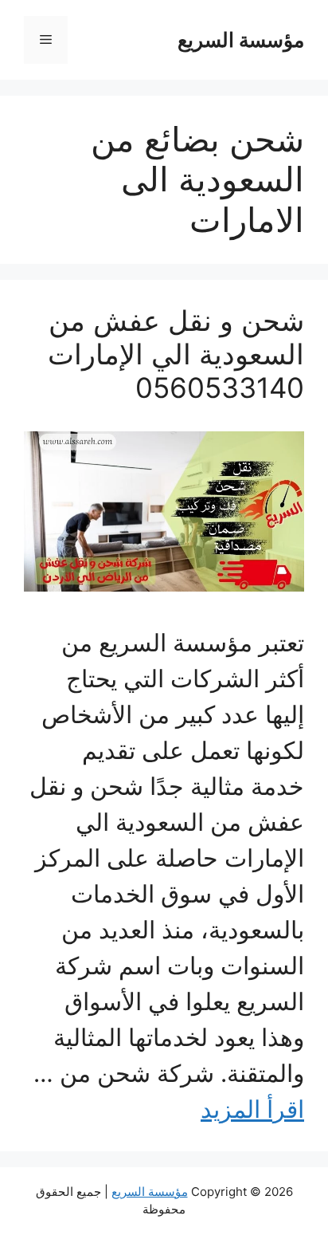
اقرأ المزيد (252, 1109)
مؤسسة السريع (241, 40)
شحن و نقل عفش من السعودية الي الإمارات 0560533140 (176, 354)
